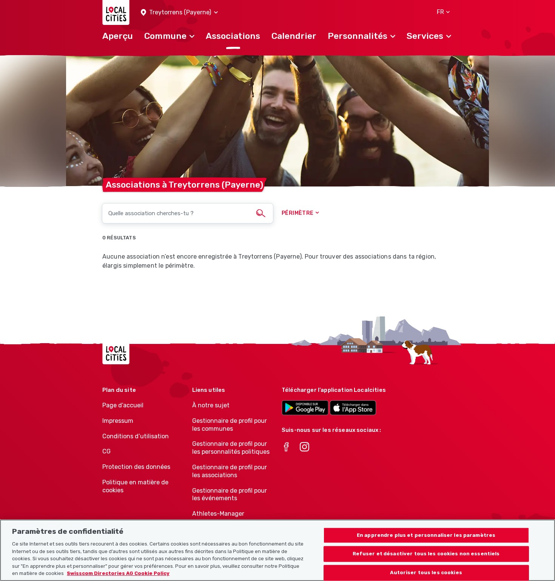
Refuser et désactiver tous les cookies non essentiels (426, 554)
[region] (277, 550)
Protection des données (136, 466)
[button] (179, 13)
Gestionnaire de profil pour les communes (229, 424)
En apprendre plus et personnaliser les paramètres (426, 535)
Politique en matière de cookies (135, 486)
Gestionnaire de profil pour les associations (229, 471)
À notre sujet (211, 405)
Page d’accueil (122, 405)
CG (106, 451)
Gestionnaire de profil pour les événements (229, 494)
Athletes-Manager (218, 513)
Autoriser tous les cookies (426, 573)
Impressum (117, 420)
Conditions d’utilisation (135, 436)
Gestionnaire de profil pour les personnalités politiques (231, 447)
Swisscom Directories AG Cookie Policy (118, 573)
